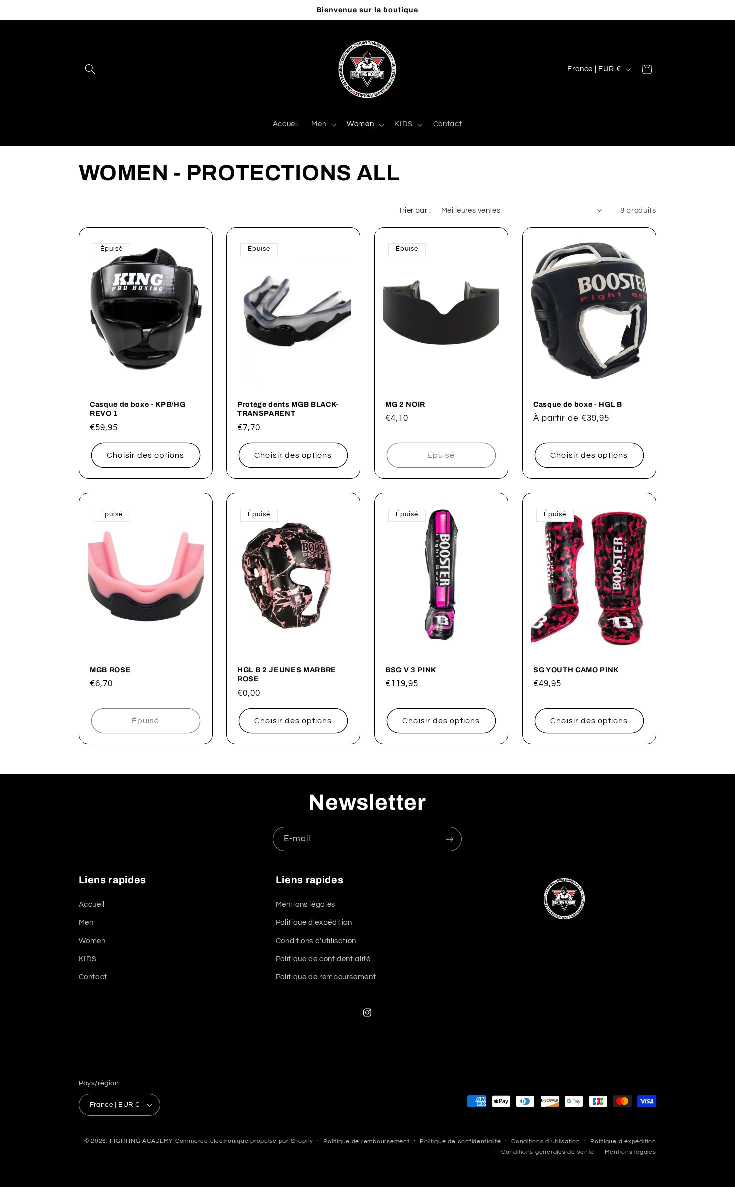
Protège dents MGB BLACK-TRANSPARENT (288, 408)
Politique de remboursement (326, 977)
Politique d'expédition (314, 922)
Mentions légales (306, 904)
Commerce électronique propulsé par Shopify (245, 1141)
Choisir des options (145, 455)
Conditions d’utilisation (546, 1141)
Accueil (92, 904)
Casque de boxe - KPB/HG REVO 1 (138, 408)
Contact (93, 977)
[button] (90, 69)
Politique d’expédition (623, 1141)
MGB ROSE (110, 670)
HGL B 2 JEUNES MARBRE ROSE (287, 674)
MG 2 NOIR (406, 404)
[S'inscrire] (450, 839)
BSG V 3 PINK (411, 670)
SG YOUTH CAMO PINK (576, 670)
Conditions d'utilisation (316, 940)
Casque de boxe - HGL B (578, 404)
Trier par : (414, 210)
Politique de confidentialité (323, 958)
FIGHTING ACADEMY (142, 1141)
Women (92, 940)
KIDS (88, 958)
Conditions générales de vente (548, 1152)
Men (86, 922)
